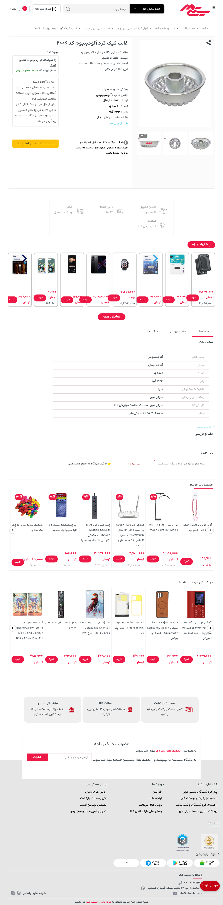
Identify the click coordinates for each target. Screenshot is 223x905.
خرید (193, 297)
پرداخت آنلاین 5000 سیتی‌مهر (198, 811)
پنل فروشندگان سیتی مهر (200, 792)
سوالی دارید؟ (210, 885)
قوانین (157, 792)
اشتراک (37, 757)
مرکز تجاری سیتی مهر (98, 902)
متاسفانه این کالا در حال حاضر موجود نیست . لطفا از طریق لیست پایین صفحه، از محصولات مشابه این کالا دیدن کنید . (103, 61)
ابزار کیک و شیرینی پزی (132, 28)
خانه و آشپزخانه (165, 28)
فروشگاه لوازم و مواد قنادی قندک (37, 63)
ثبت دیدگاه (134, 464)
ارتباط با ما (155, 798)
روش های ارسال (95, 792)
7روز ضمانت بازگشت (93, 798)
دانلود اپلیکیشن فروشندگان (199, 798)
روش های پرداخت (150, 805)
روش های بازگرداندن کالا (146, 811)
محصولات (188, 28)
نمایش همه (111, 316)
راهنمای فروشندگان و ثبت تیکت (196, 805)
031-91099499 (193, 883)
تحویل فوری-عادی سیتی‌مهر (87, 811)
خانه (205, 28)
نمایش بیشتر (117, 123)
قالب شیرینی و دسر (97, 28)
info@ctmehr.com (190, 893)
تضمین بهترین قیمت (92, 805)
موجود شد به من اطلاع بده (35, 143)
